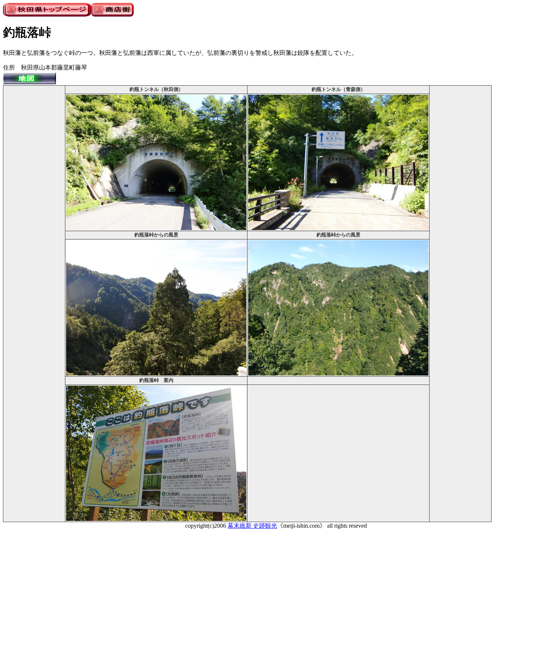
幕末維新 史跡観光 (252, 525)
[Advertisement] (34, 199)
